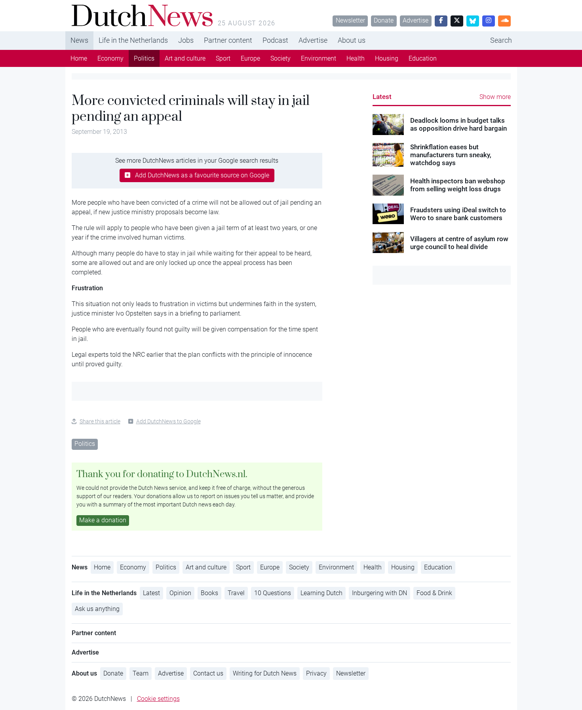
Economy (110, 58)
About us (351, 40)
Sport (223, 58)
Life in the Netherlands (133, 40)
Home (78, 58)
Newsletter (350, 20)
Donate (384, 20)
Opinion (180, 593)
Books (209, 593)
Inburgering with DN (379, 593)
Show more (495, 97)
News (79, 40)
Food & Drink (434, 593)
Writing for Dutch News (265, 673)
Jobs (186, 40)
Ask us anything (97, 609)
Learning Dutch (321, 593)
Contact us (208, 673)
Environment (318, 58)
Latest (382, 97)
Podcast (275, 40)
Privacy (316, 673)
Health (355, 58)
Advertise (415, 20)
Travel (236, 593)
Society (280, 58)
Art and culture (185, 58)
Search (501, 40)
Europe (250, 58)
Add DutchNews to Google (168, 421)
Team (140, 673)
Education (423, 58)
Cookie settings (158, 698)
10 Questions (272, 593)
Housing (386, 58)
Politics (144, 58)
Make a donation (102, 520)
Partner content (228, 40)
